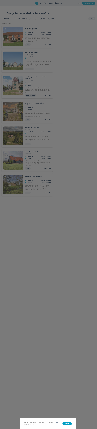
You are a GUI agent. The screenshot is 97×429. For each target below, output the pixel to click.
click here (55, 422)
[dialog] (48, 214)
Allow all (67, 423)
